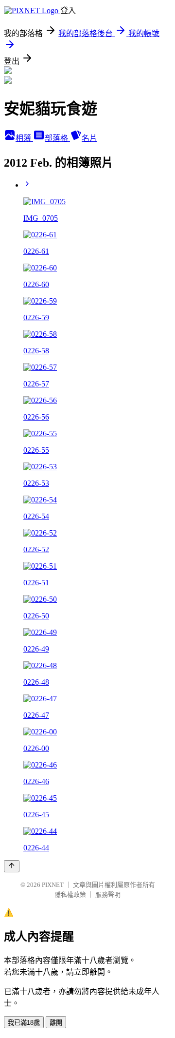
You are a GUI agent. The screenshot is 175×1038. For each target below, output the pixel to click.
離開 (56, 1022)
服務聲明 (108, 894)
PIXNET (53, 884)
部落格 (57, 138)
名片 (89, 138)
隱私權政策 (70, 894)
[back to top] (11, 866)
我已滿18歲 (24, 1022)
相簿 (24, 138)
